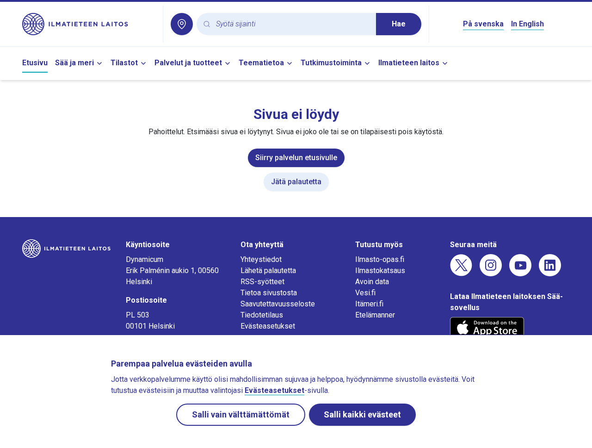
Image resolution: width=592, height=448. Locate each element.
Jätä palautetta (296, 181)
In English (527, 23)
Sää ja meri (74, 62)
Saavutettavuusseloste (277, 303)
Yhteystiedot (261, 259)
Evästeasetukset (267, 326)
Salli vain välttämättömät (241, 414)
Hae (399, 23)
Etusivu (35, 62)
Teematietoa (261, 62)
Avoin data (372, 281)
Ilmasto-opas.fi (379, 259)
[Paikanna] (182, 24)
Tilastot (124, 62)
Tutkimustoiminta (331, 62)
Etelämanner (375, 315)
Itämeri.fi (369, 303)
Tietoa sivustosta (268, 292)
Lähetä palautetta (268, 270)
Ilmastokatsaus (380, 270)
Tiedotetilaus (261, 315)
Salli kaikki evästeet (362, 414)
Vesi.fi (365, 292)
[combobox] (292, 24)
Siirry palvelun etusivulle (296, 157)
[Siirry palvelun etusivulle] (88, 24)
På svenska (483, 23)
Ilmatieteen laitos (408, 62)
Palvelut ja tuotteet (188, 62)
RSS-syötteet (262, 281)
